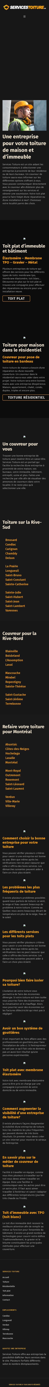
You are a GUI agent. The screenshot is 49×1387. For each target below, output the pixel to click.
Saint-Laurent (14, 788)
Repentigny (13, 682)
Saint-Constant (15, 579)
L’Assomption (14, 660)
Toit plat (6, 1291)
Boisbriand (12, 655)
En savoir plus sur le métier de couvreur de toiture (20, 1161)
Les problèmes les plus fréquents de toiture (21, 889)
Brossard (11, 540)
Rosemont (12, 779)
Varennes (11, 610)
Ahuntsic (11, 744)
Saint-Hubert (14, 597)
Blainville (11, 651)
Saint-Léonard (14, 784)
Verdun (10, 797)
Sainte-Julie (13, 592)
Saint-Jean (12, 601)
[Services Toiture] (24, 7)
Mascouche (12, 673)
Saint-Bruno (13, 575)
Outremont (12, 775)
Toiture (6, 1282)
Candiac (10, 544)
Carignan (11, 549)
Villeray (10, 806)
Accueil (6, 1277)
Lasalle (10, 758)
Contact (6, 1300)
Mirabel (10, 677)
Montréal (11, 762)
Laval (9, 664)
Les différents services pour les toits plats (21, 934)
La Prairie (11, 566)
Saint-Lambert (15, 606)
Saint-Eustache (15, 694)
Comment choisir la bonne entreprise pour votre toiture (24, 842)
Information (8, 1295)
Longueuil (12, 570)
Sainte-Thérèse (15, 686)
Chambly (11, 553)
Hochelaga (12, 753)
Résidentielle (9, 1286)
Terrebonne (13, 703)
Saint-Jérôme (14, 699)
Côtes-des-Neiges (17, 749)
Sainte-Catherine (16, 584)
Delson (10, 558)
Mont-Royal (13, 770)
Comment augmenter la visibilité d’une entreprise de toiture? (23, 1113)
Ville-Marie (12, 801)
